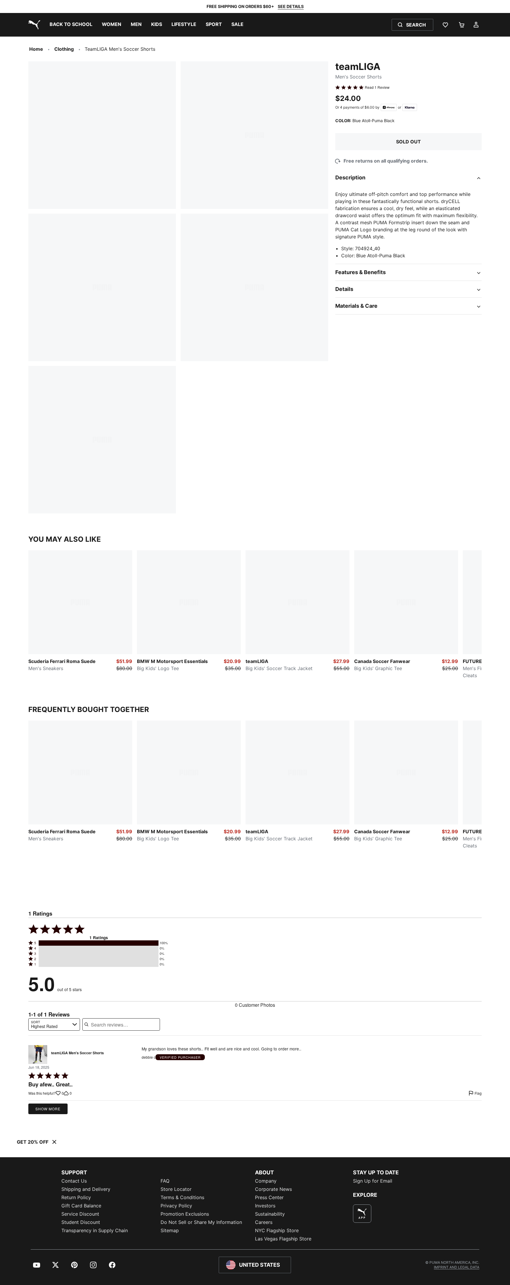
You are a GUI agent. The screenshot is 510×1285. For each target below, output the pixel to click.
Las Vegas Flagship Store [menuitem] (283, 1239)
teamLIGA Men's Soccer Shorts (77, 1053)
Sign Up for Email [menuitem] (372, 1181)
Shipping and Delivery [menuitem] (85, 1189)
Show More (48, 1108)
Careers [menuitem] (263, 1222)
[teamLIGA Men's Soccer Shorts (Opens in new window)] (37, 1054)
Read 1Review (377, 87)
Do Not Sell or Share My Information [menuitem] (201, 1222)
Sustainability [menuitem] (270, 1214)
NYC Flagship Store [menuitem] (277, 1230)
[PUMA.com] (33, 25)
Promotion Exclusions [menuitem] (185, 1214)
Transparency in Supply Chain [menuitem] (94, 1230)
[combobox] (54, 1024)
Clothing (64, 49)
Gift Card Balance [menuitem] (81, 1206)
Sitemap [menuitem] (170, 1230)
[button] (98, 943)
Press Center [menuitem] (269, 1197)
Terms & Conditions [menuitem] (182, 1197)
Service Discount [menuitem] (80, 1214)
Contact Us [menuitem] (74, 1181)
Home (36, 49)
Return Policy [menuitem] (76, 1197)
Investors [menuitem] (265, 1206)
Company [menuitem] (266, 1181)
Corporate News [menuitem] (273, 1189)
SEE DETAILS (291, 6)
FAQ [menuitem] (165, 1181)
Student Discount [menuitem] (80, 1222)
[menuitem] (71, 24)
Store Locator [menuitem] (176, 1189)
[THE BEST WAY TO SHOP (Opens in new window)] (362, 1213)
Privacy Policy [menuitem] (176, 1206)
